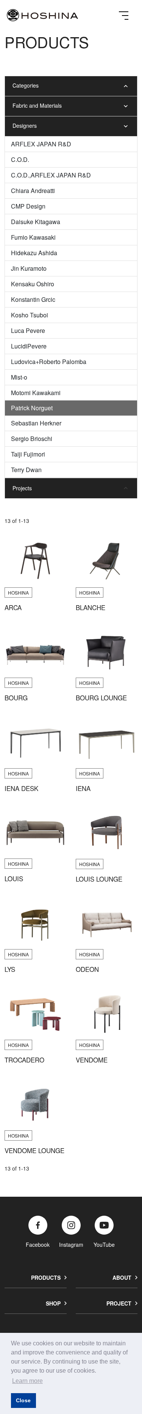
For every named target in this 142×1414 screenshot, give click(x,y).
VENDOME (92, 1059)
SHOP (53, 1303)
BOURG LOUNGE (101, 697)
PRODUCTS (46, 1277)
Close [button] (23, 1400)
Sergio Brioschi (31, 438)
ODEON (87, 969)
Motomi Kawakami (36, 392)
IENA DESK (21, 788)
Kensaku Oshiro (32, 283)
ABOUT (121, 1277)
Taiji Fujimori (28, 454)
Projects (22, 488)
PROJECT (118, 1303)
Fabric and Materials (37, 105)
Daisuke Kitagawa (35, 221)
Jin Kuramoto (29, 268)
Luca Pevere (28, 330)
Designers (24, 125)
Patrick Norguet (32, 407)
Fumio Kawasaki (33, 237)
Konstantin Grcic (33, 299)
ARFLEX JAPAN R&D (41, 144)
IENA (83, 788)
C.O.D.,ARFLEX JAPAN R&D (51, 175)
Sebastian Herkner (36, 423)
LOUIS (14, 878)
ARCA (13, 607)
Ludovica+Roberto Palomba (48, 361)
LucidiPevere (29, 346)
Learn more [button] (27, 1381)
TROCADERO (24, 1059)
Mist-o (19, 377)
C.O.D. (20, 159)
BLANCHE (90, 607)
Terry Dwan (26, 469)
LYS (10, 969)
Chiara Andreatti (33, 190)
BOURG (16, 697)
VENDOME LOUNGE (34, 1150)
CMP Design (28, 206)
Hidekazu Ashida (34, 252)
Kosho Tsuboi (29, 315)
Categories (25, 85)
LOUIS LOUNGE (99, 879)
